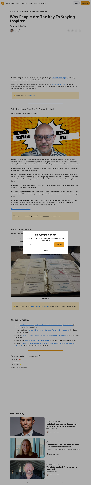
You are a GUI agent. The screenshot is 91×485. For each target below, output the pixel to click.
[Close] (65, 233)
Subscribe (59, 244)
